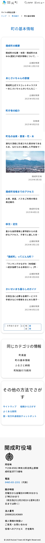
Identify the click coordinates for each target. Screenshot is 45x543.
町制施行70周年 (22, 370)
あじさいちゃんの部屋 (17, 78)
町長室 (22, 355)
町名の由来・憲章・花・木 (20, 136)
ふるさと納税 (22, 365)
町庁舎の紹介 (13, 110)
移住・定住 (12, 224)
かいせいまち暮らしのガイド (21, 289)
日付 (30, 327)
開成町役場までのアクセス (20, 191)
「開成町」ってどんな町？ (20, 256)
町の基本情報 (29, 16)
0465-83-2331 (12, 482)
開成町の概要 (13, 45)
